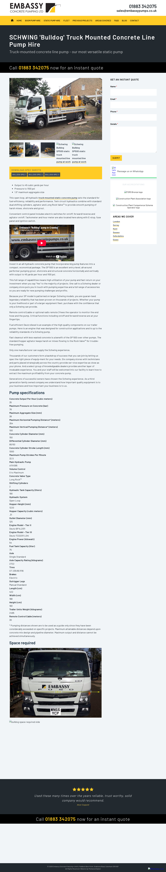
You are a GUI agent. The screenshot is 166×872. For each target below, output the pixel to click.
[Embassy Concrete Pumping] (12, 20)
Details (114, 124)
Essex (115, 239)
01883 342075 (143, 6)
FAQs (116, 20)
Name (113, 86)
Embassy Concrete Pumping (63, 866)
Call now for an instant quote (56, 67)
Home (19, 20)
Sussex (116, 232)
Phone (113, 111)
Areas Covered (103, 20)
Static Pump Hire (52, 20)
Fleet (66, 20)
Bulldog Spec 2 (36, 174)
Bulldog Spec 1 (19, 174)
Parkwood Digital (95, 869)
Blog (124, 20)
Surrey (116, 225)
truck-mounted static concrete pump (58, 197)
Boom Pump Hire (33, 20)
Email (113, 99)
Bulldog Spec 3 (52, 174)
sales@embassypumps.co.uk (137, 10)
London (116, 221)
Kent (115, 228)
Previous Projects (82, 20)
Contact (134, 20)
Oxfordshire (118, 236)
